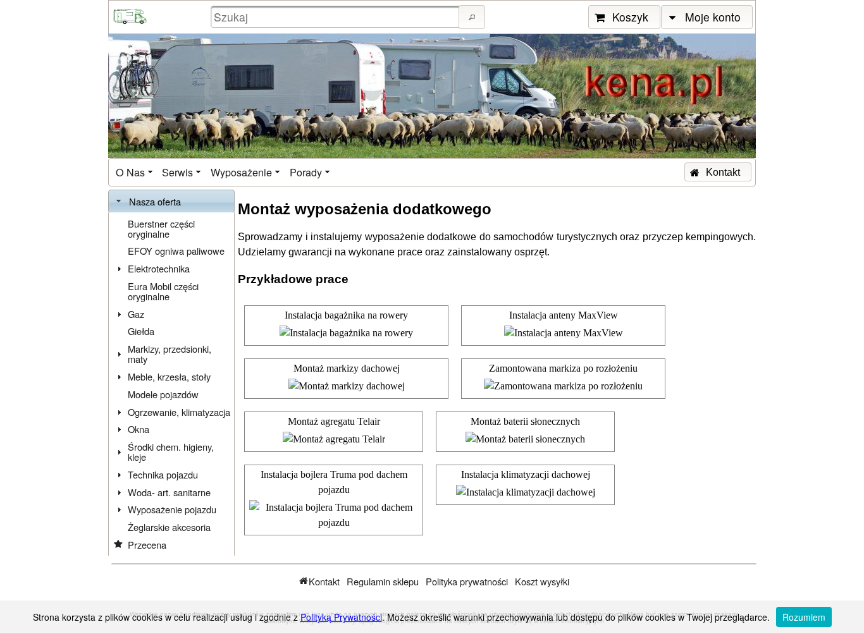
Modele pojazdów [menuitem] (163, 394)
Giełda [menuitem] (141, 331)
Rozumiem (803, 617)
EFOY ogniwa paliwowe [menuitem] (176, 250)
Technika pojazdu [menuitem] (163, 474)
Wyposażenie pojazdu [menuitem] (172, 509)
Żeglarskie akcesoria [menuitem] (169, 526)
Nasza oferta (155, 201)
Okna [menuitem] (138, 429)
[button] (472, 17)
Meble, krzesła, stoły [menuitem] (169, 376)
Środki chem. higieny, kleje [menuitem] (171, 451)
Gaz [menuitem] (136, 313)
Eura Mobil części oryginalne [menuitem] (163, 291)
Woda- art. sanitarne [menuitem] (169, 492)
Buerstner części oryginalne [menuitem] (161, 228)
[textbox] (336, 17)
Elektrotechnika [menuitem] (159, 268)
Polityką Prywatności (341, 617)
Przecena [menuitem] (147, 544)
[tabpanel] (171, 384)
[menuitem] (135, 172)
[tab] (171, 202)
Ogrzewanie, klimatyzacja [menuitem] (179, 411)
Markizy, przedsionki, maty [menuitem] (169, 353)
